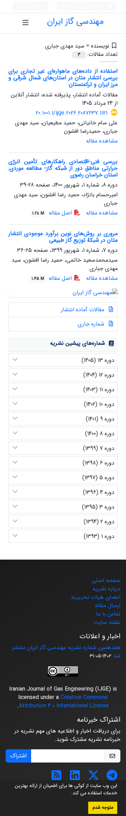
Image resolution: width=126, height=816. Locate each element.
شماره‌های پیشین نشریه (77, 343)
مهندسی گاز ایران (75, 21)
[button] (69, 794)
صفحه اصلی (106, 580)
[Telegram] (112, 777)
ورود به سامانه (77, 6)
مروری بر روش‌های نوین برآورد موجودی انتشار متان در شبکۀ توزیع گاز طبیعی (63, 237)
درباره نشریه (106, 588)
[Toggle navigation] (25, 23)
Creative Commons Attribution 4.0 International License (64, 701)
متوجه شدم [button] (102, 807)
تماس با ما (108, 614)
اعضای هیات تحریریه (95, 597)
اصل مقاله (53, 213)
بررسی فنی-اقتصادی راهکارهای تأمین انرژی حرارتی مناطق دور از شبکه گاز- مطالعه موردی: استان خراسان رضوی (63, 168)
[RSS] (56, 777)
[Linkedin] (74, 777)
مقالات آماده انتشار (83, 309)
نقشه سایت (106, 622)
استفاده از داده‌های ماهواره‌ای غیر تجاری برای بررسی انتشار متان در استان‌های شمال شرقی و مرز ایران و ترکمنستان (63, 78)
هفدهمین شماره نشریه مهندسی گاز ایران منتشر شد (66, 651)
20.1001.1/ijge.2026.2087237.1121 (71, 113)
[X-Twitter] (93, 777)
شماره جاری (92, 324)
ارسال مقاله (107, 605)
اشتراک (18, 755)
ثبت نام (27, 6)
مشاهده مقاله (102, 141)
